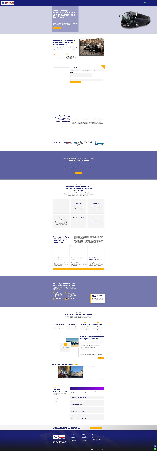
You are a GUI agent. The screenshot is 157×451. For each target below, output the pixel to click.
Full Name (72, 68)
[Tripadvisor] (100, 444)
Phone (83, 68)
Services (64, 2)
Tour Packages (73, 2)
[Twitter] (101, 444)
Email (93, 68)
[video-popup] (96, 132)
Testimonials (81, 2)
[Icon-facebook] (96, 444)
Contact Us (56, 401)
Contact (85, 2)
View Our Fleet (94, 301)
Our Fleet (68, 2)
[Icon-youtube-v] (103, 444)
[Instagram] (98, 444)
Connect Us (148, 2)
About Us (60, 2)
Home (57, 2)
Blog (77, 2)
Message (71, 72)
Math (71, 78)
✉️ (155, 446)
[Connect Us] (145, 2)
